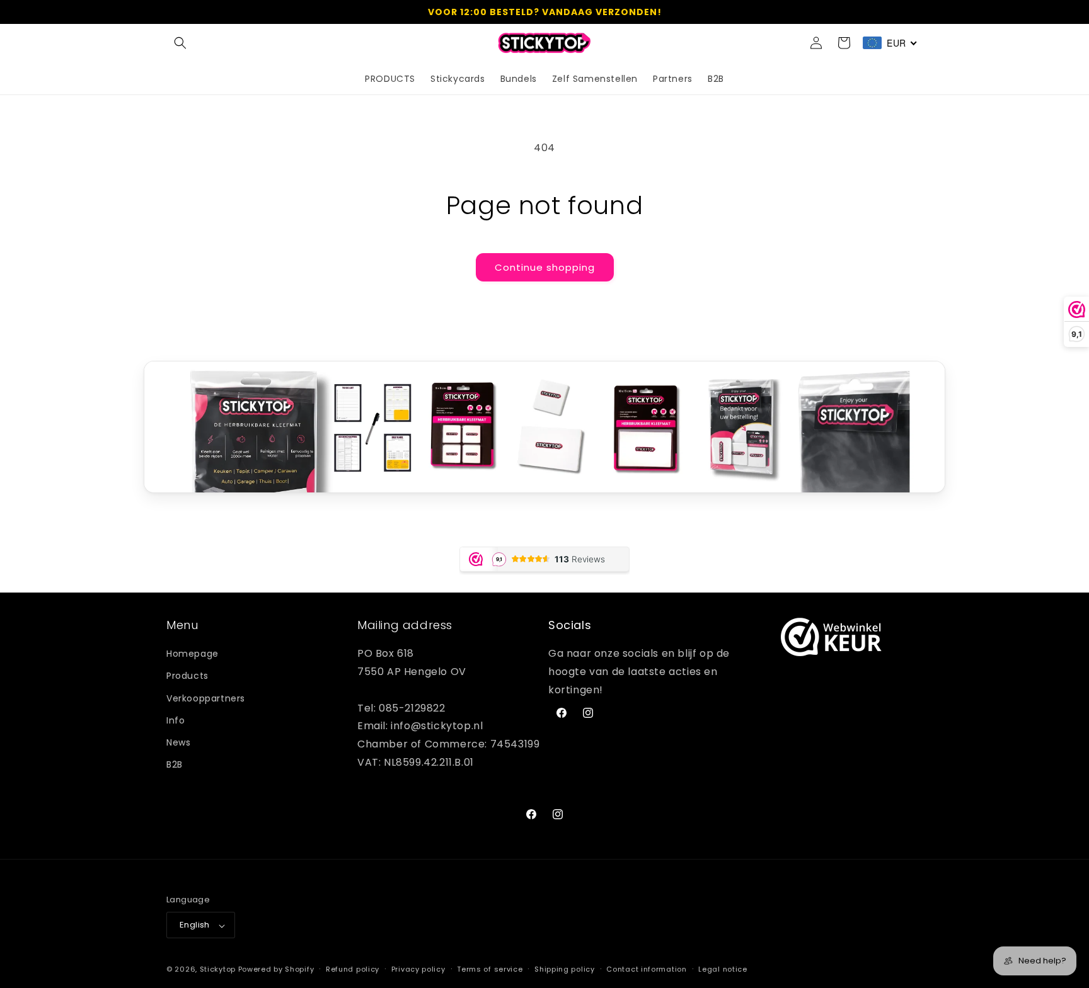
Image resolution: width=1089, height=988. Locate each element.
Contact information (646, 970)
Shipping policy (564, 970)
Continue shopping (545, 267)
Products (187, 676)
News (178, 742)
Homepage (192, 654)
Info (175, 720)
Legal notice (722, 970)
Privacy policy (418, 970)
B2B (174, 765)
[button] (180, 43)
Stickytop (218, 970)
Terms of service (489, 970)
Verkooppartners (205, 698)
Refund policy (352, 970)
